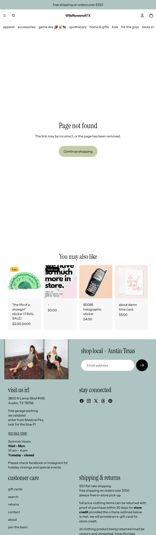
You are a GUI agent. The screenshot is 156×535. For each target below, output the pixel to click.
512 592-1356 (17, 433)
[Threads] (103, 400)
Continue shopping (78, 151)
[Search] (13, 15)
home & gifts (99, 27)
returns (13, 504)
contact (14, 512)
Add (38, 292)
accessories (27, 27)
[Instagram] (88, 400)
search (13, 497)
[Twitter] (95, 400)
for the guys (130, 27)
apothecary (78, 27)
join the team (18, 527)
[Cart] (151, 15)
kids (115, 27)
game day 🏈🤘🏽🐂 (52, 27)
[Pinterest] (110, 400)
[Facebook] (81, 400)
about (12, 519)
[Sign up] (142, 365)
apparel (9, 27)
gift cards (15, 489)
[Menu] (4, 15)
